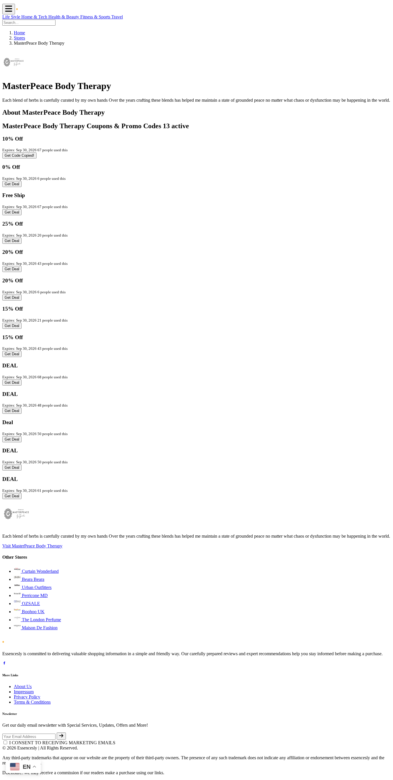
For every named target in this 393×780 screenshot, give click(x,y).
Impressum (24, 691)
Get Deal (12, 184)
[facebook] (4, 664)
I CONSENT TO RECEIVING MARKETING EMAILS (62, 742)
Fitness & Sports (95, 16)
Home (19, 32)
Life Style (11, 16)
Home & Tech (34, 16)
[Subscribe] (61, 736)
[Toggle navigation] (8, 9)
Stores (19, 37)
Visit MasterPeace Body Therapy (32, 545)
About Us (23, 686)
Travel (117, 16)
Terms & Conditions (32, 702)
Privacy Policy (27, 696)
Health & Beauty (64, 16)
